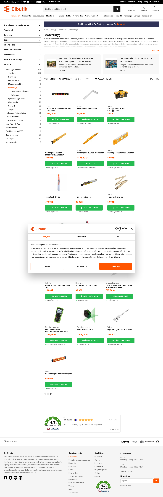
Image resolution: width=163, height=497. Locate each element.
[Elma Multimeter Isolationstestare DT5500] (58, 315)
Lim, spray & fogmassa (23, 120)
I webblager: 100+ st (85, 123)
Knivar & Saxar (24, 80)
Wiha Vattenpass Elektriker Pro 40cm (59, 109)
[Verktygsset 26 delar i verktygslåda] (121, 94)
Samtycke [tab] (46, 237)
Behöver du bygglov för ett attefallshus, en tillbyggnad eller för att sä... (75, 66)
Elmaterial (50, 16)
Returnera (98, 463)
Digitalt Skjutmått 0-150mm (119, 329)
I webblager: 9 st (114, 123)
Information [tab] (81, 237)
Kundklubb (123, 2)
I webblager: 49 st (52, 167)
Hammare (24, 77)
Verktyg (137, 16)
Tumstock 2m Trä (83, 197)
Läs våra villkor (125, 485)
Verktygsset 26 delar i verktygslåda (117, 109)
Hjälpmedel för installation (23, 113)
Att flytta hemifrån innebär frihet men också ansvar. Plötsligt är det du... (136, 66)
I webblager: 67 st (52, 212)
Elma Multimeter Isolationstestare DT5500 (56, 330)
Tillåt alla (116, 266)
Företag (139, 2)
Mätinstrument (23, 128)
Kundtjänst (147, 2)
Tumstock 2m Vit (52, 197)
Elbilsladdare (108, 16)
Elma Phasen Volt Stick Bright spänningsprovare (119, 286)
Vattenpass (26, 95)
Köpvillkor (155, 2)
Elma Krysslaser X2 (85, 329)
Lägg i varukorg (61, 119)
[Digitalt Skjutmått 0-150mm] (121, 315)
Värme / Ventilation (92, 16)
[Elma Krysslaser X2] (90, 315)
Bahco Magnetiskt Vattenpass (58, 374)
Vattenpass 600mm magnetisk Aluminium (55, 154)
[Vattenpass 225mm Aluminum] (121, 138)
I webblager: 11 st (83, 212)
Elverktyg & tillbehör (23, 70)
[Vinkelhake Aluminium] (90, 94)
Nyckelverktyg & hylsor (24, 99)
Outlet (70, 489)
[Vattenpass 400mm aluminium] (90, 138)
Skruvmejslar (24, 102)
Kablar (68, 16)
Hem (46, 30)
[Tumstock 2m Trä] (89, 182)
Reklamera (99, 466)
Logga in (144, 10)
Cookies (97, 473)
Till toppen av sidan (11, 441)
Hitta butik (98, 457)
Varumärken (147, 16)
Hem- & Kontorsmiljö (123, 16)
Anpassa (80, 266)
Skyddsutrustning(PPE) (23, 131)
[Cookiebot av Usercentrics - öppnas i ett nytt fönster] (117, 229)
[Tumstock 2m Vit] (58, 182)
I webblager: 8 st (54, 123)
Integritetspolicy (101, 470)
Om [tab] (117, 237)
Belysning (60, 16)
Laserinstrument (23, 117)
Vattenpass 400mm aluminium (90, 153)
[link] (82, 424)
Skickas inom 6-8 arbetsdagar (56, 344)
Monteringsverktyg (24, 84)
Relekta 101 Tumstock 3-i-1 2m (57, 286)
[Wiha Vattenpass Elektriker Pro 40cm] (60, 94)
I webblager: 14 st (52, 300)
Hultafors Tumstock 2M (86, 285)
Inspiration (131, 2)
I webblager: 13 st (83, 300)
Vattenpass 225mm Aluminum (120, 153)
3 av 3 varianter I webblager (87, 167)
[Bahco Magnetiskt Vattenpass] (58, 359)
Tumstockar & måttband (26, 91)
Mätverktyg (24, 88)
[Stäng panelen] (132, 229)
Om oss (97, 460)
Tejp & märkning (23, 135)
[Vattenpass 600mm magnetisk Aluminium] (58, 138)
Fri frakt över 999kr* (53, 2)
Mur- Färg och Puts (23, 124)
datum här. (121, 24)
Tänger (24, 109)
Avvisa (47, 266)
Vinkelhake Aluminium (87, 108)
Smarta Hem (78, 16)
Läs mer (155, 50)
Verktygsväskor (23, 142)
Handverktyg (23, 73)
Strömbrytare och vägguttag (33, 16)
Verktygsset (23, 138)
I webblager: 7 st (84, 344)
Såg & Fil (24, 106)
